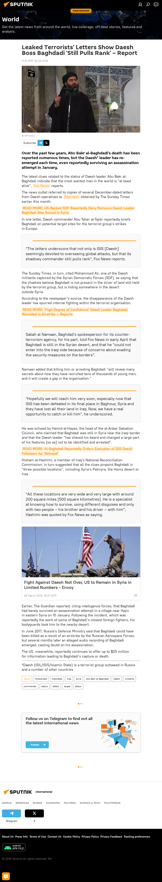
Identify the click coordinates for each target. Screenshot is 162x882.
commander (30, 686)
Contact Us (54, 836)
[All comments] (6, 876)
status (44, 686)
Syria (78, 678)
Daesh (117, 678)
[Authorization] (140, 4)
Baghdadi (71, 196)
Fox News (41, 185)
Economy (53, 803)
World (27, 678)
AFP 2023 (29, 135)
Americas (22, 803)
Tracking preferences (137, 836)
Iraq (69, 678)
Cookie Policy (71, 836)
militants (129, 678)
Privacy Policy (90, 836)
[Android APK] (14, 847)
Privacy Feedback (111, 836)
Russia (37, 803)
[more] (136, 595)
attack (78, 686)
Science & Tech (90, 803)
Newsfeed (57, 678)
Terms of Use (37, 836)
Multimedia (112, 803)
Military (70, 803)
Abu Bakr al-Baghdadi (97, 678)
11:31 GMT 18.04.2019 (35, 61)
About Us (8, 836)
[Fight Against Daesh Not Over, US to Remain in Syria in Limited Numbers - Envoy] (81, 552)
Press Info (21, 836)
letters (56, 686)
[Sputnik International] (19, 7)
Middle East (41, 678)
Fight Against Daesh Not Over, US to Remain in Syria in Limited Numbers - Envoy (78, 585)
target (67, 686)
